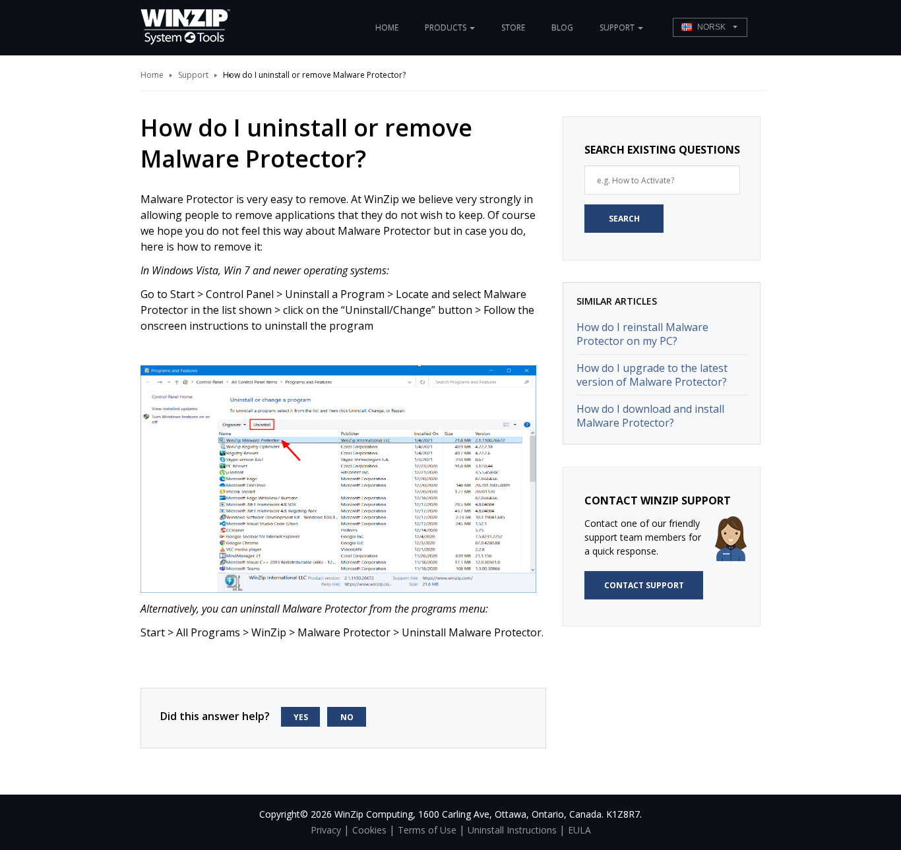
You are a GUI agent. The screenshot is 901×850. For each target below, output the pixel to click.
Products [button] (446, 27)
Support (193, 74)
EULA (579, 830)
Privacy (326, 830)
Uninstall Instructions (512, 830)
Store (513, 27)
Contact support (644, 585)
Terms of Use (427, 830)
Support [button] (618, 27)
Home (386, 27)
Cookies (369, 830)
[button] (710, 27)
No (347, 717)
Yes (301, 717)
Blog (562, 27)
